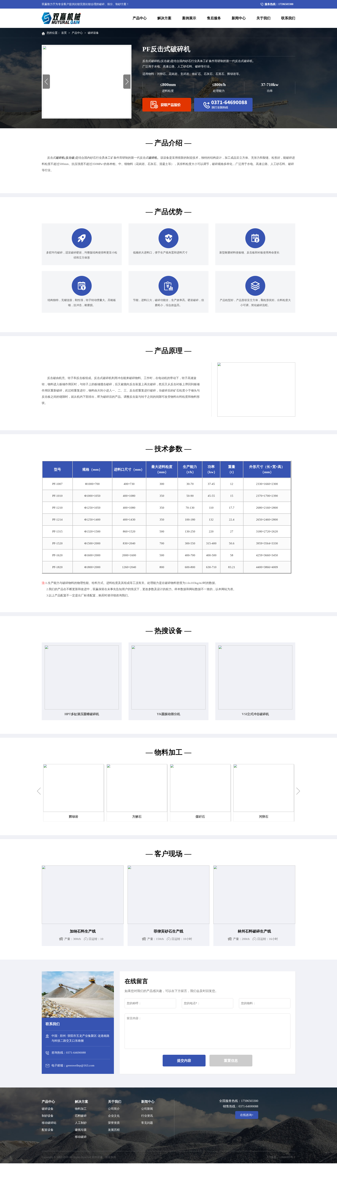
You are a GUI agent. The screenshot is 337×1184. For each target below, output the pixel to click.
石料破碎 (81, 1115)
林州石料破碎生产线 (254, 931)
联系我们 (288, 18)
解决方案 (164, 18)
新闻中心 (239, 18)
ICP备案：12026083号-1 (281, 1157)
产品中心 (140, 18)
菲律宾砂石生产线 (168, 931)
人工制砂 (81, 1122)
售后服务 (214, 18)
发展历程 (114, 1129)
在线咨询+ (246, 1115)
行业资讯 (147, 1115)
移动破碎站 (49, 1122)
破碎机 (60, 157)
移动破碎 (81, 1136)
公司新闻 (147, 1108)
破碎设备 (93, 32)
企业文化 (114, 1115)
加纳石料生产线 (83, 931)
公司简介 (114, 1108)
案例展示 (189, 18)
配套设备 (47, 1129)
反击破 (70, 157)
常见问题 (147, 1122)
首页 (64, 32)
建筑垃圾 (81, 1129)
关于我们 (263, 18)
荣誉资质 (114, 1122)
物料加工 (81, 1108)
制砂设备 (47, 1115)
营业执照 (110, 1157)
